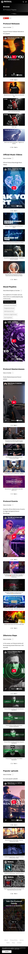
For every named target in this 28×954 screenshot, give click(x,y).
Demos (22, 940)
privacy (17, 927)
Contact (19, 942)
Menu (14, 14)
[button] (16, 80)
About (6, 940)
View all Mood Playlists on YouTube (11, 290)
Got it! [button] (6, 951)
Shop (13, 942)
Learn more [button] (16, 948)
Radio (8, 942)
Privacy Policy (13, 940)
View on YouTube (7, 27)
